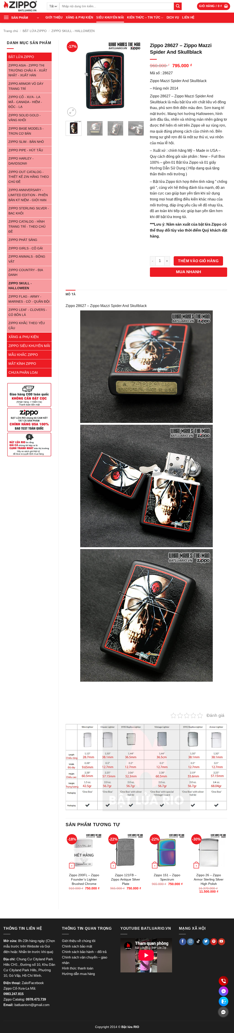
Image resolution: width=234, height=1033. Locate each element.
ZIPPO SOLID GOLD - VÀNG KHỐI (24, 118)
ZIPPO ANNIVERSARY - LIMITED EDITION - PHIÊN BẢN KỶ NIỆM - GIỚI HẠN (28, 195)
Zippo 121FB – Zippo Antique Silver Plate (125, 879)
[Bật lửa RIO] (21, 6)
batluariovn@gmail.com (32, 1005)
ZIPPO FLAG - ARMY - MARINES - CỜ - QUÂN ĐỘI (29, 299)
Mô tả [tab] (70, 294)
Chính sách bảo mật (77, 946)
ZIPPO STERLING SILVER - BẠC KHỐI (28, 211)
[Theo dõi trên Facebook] (182, 941)
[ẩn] (223, 1012)
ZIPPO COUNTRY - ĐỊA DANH (25, 272)
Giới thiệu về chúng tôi (78, 941)
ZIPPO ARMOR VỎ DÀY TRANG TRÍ (25, 86)
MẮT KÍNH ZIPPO (22, 364)
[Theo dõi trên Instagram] (190, 941)
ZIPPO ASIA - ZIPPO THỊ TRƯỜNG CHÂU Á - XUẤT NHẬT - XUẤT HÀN (27, 70)
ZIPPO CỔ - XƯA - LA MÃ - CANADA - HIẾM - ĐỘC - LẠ (25, 102)
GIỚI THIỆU (54, 17)
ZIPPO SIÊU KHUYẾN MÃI (29, 346)
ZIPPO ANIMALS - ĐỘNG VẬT (26, 259)
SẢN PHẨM (19, 17)
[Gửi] (178, 6)
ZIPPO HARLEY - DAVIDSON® (21, 161)
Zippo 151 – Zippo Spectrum (167, 877)
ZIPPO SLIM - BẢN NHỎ (26, 142)
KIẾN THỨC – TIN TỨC (143, 17)
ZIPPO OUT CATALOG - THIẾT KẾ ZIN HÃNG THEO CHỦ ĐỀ (28, 177)
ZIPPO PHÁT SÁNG (22, 240)
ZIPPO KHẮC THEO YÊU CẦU (26, 325)
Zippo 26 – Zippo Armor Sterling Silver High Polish (208, 879)
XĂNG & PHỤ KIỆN (79, 17)
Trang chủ (10, 31)
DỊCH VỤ (173, 17)
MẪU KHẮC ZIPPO (23, 355)
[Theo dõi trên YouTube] (221, 941)
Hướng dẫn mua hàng (78, 974)
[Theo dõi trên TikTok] (198, 941)
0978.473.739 (36, 999)
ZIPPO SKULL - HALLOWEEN (73, 31)
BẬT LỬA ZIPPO (35, 31)
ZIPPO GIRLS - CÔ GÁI (25, 248)
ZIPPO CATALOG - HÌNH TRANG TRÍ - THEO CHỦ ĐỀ (26, 226)
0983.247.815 (13, 994)
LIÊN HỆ (188, 17)
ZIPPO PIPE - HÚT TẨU (25, 150)
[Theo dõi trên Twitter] (206, 941)
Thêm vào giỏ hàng (198, 261)
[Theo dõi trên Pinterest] (213, 941)
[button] (213, 6)
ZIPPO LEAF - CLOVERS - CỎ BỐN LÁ (27, 312)
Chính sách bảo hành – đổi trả (84, 952)
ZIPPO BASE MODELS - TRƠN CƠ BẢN (26, 131)
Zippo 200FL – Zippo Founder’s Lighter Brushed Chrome (84, 879)
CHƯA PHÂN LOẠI (23, 372)
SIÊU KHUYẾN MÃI (110, 17)
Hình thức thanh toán (77, 968)
